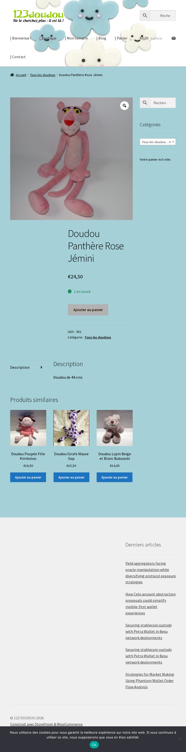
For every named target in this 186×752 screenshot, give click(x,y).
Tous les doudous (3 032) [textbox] (159, 142)
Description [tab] (20, 367)
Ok (94, 745)
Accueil (21, 75)
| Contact (18, 56)
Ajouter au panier (88, 309)
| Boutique (47, 38)
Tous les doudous (42, 75)
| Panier (121, 38)
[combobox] (158, 141)
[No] (180, 739)
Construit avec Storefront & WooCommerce (46, 724)
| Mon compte (76, 38)
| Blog (101, 38)
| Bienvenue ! (20, 38)
